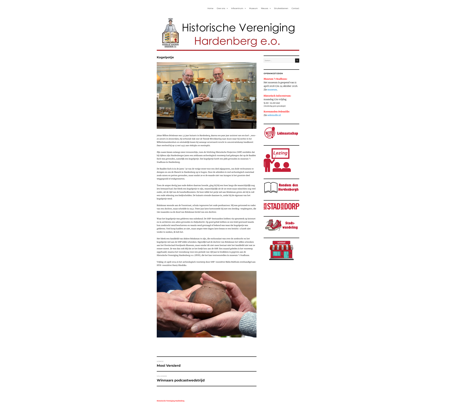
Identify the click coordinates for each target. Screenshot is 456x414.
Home (210, 8)
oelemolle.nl (274, 115)
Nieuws (264, 8)
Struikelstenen (281, 8)
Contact (295, 8)
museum (272, 89)
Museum (253, 8)
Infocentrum (237, 8)
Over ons (221, 8)
